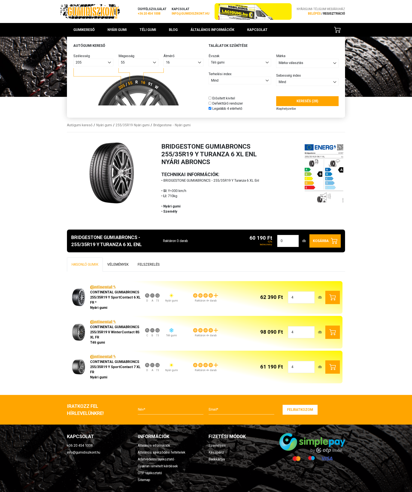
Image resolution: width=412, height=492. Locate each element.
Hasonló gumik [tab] (84, 264)
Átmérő (169, 56)
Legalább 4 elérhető (226, 109)
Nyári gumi (117, 30)
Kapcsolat (257, 30)
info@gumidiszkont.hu (190, 13)
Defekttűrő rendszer (227, 103)
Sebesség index (288, 75)
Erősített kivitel (223, 98)
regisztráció (334, 13)
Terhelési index (220, 74)
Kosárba (321, 241)
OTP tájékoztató (150, 473)
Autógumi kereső (79, 125)
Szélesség (81, 56)
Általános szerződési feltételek (161, 452)
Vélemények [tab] (118, 264)
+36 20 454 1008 (149, 13)
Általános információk (212, 30)
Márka (280, 56)
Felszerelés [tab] (149, 264)
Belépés (314, 13)
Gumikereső (84, 30)
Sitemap (144, 480)
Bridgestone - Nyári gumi (172, 125)
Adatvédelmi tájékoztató (156, 459)
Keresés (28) (307, 101)
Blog (173, 30)
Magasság (126, 56)
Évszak (214, 56)
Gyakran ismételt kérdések (158, 466)
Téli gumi (147, 30)
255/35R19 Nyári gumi (133, 125)
